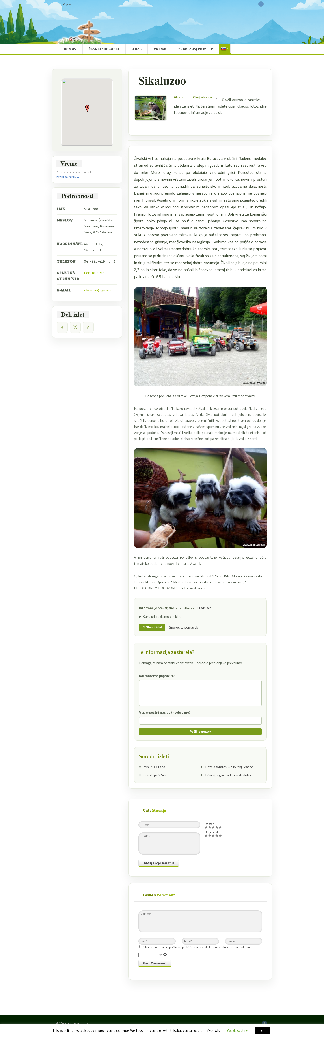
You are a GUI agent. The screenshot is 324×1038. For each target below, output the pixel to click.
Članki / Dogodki (104, 49)
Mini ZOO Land (154, 767)
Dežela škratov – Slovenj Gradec (229, 767)
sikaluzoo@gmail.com (100, 290)
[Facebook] (62, 327)
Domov (70, 49)
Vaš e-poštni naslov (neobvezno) (164, 712)
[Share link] (88, 327)
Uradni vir (204, 608)
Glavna (178, 97)
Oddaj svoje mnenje (159, 863)
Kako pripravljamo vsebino (162, 616)
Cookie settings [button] (238, 1030)
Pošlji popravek (200, 731)
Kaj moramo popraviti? (157, 675)
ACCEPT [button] (263, 1031)
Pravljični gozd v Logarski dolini (228, 775)
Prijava (67, 4)
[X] (75, 327)
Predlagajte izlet (195, 49)
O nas (137, 49)
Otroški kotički (202, 97)
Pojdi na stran (94, 272)
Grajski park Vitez (156, 775)
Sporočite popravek (183, 627)
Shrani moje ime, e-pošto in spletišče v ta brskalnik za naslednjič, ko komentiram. (196, 947)
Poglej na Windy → (68, 176)
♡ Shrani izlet (152, 627)
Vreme (160, 49)
